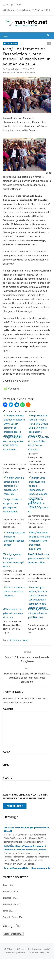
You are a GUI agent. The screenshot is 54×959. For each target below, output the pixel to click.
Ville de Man (10, 43)
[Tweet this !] (11, 404)
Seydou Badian (13, 69)
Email (6, 765)
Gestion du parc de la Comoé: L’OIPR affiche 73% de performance (27, 10)
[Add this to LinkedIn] (16, 404)
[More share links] (28, 404)
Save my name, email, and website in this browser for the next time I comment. (25, 797)
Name (6, 752)
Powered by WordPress (17, 952)
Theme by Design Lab (39, 952)
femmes (16, 640)
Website (7, 778)
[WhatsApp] (22, 404)
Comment (8, 709)
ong (26, 640)
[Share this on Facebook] (5, 404)
